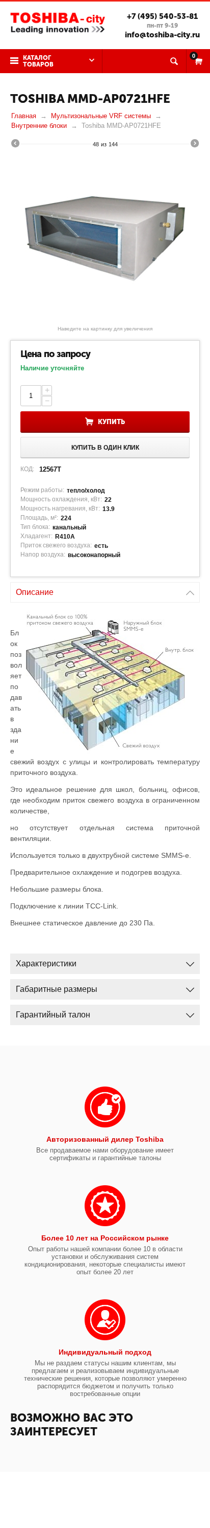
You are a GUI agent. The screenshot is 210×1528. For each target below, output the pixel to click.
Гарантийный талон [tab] (53, 1014)
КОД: (27, 469)
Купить (111, 422)
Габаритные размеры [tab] (56, 989)
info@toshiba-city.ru (162, 34)
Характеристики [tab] (46, 963)
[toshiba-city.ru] (57, 22)
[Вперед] (195, 144)
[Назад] (15, 144)
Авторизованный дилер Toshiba (105, 1139)
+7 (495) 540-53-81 (162, 16)
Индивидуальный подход (105, 1352)
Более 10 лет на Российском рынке (105, 1238)
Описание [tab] (35, 592)
